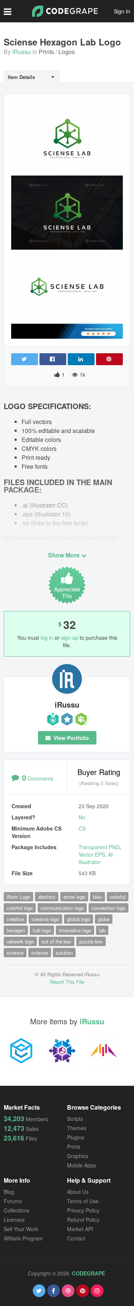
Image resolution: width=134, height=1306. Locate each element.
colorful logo (20, 907)
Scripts (75, 1118)
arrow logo (74, 896)
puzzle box (91, 941)
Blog (9, 1191)
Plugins (75, 1137)
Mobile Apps (81, 1165)
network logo (20, 941)
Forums (13, 1201)
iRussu (21, 51)
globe (103, 919)
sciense (39, 952)
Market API (80, 1229)
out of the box (56, 941)
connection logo (108, 907)
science (15, 952)
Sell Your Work (21, 1229)
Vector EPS (92, 854)
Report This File (67, 981)
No (82, 817)
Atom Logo (18, 896)
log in (47, 637)
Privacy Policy (83, 1210)
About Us (78, 1191)
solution (64, 952)
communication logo (62, 907)
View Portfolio (70, 737)
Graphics (77, 1156)
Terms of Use (83, 1201)
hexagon (16, 930)
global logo (78, 919)
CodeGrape (88, 1273)
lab (102, 930)
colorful (117, 896)
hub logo (42, 930)
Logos (66, 51)
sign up (69, 637)
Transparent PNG (99, 847)
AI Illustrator (96, 858)
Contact (76, 1238)
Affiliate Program (23, 1238)
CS (82, 828)
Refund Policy (83, 1219)
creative (15, 919)
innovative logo (75, 930)
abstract (46, 896)
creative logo (45, 919)
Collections (16, 1210)
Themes (76, 1128)
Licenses (14, 1219)
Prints (46, 51)
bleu (97, 896)
